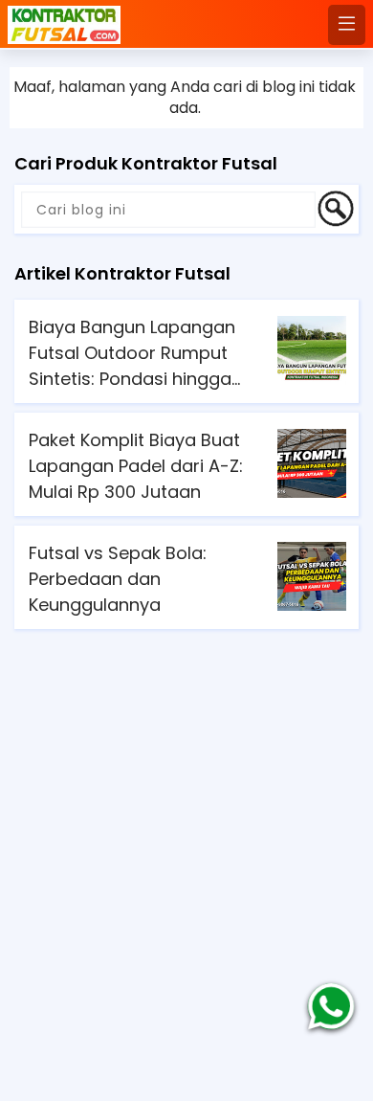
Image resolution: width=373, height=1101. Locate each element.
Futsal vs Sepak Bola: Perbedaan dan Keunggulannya (118, 579)
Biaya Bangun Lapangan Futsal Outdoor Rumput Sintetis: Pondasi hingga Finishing (132, 353)
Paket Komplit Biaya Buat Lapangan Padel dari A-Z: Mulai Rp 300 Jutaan (136, 466)
